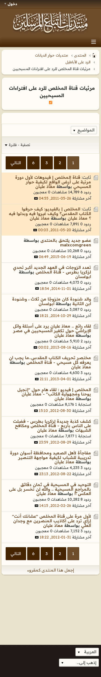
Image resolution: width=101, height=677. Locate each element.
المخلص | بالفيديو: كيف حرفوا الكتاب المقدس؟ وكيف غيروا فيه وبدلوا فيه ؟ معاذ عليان (50, 213)
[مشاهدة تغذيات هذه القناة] (50, 102)
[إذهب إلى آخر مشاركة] (36, 198)
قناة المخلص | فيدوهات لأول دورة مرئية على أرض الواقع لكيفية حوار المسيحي (53, 182)
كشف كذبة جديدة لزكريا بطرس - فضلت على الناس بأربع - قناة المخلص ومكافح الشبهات (52, 426)
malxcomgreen (75, 244)
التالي (16, 162)
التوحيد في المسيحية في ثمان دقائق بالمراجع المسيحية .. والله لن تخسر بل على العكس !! (50, 489)
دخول (12, 4)
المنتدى (80, 55)
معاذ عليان (45, 186)
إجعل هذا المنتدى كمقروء (50, 570)
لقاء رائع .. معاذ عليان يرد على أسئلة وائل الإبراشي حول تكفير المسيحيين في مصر (52, 328)
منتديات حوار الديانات (51, 55)
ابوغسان (83, 276)
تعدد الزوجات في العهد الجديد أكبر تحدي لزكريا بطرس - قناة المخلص (52, 270)
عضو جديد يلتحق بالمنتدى (65, 240)
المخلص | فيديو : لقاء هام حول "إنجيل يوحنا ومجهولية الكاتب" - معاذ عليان (54, 392)
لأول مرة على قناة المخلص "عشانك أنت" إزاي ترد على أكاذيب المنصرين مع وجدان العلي (51, 521)
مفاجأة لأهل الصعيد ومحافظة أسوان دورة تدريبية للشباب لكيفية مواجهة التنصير (50, 455)
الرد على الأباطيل (77, 62)
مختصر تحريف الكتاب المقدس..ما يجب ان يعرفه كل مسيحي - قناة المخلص (50, 360)
